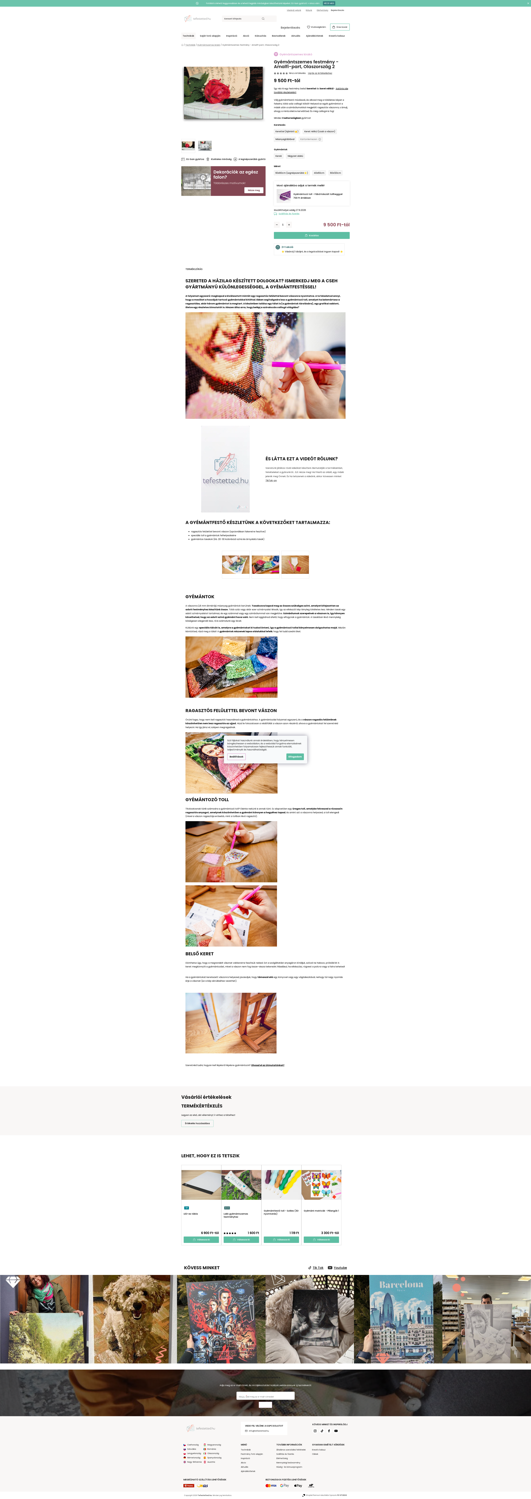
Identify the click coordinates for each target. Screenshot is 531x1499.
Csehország (193, 1444)
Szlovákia (191, 1449)
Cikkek (315, 1454)
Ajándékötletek (248, 1471)
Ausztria (211, 1462)
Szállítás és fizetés (289, 213)
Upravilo (338, 1495)
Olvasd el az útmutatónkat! (267, 1065)
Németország (193, 1457)
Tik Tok (318, 1268)
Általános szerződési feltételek (291, 1449)
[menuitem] (188, 36)
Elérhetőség (322, 10)
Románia (211, 1449)
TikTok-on (271, 480)
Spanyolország (214, 1457)
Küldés (265, 1404)
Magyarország (214, 1444)
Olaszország (213, 1453)
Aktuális (244, 1467)
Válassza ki (203, 1239)
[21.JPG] (265, 559)
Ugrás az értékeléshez (320, 73)
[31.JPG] (295, 559)
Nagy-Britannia (194, 1462)
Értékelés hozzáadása (197, 1123)
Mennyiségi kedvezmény (288, 1462)
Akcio (243, 1462)
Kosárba (314, 235)
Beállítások (236, 756)
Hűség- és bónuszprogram (289, 1467)
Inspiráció (245, 1458)
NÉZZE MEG (329, 3)
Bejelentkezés (290, 28)
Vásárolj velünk (294, 10)
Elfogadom (295, 756)
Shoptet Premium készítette (317, 1495)
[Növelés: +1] (289, 225)
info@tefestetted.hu (259, 1430)
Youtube (340, 1268)
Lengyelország (194, 1453)
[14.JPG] (236, 559)
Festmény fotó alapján (252, 1454)
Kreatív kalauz (319, 1449)
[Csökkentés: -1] (277, 225)
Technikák (246, 1449)
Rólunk (309, 10)
